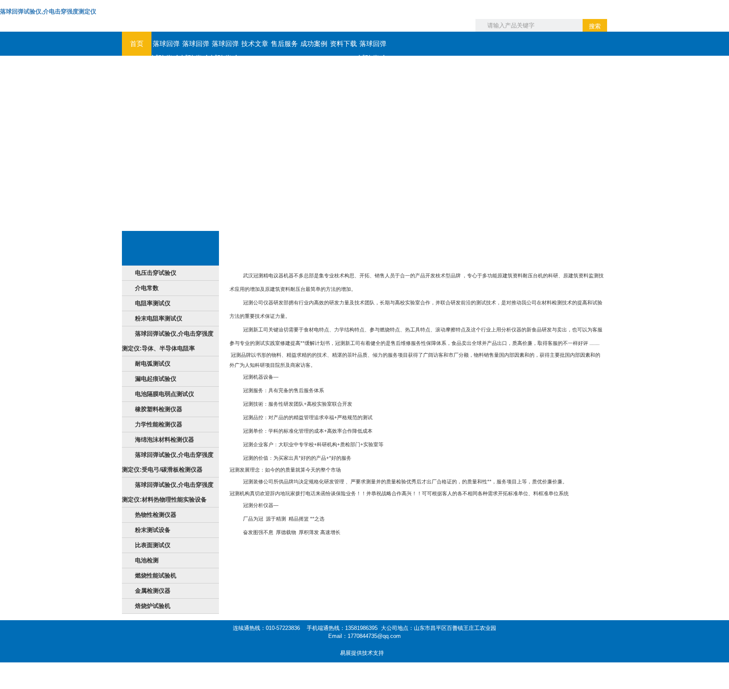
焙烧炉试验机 (152, 605)
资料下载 (343, 43)
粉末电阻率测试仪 (158, 318)
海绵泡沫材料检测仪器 (164, 439)
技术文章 (254, 43)
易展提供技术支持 (362, 653)
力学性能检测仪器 (158, 424)
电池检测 (147, 560)
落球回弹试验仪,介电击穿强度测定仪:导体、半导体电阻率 (167, 341)
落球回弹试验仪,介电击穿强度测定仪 (48, 11)
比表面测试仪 (152, 545)
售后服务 (284, 43)
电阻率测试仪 (152, 303)
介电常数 (147, 288)
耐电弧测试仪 (152, 363)
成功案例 (313, 43)
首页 (136, 43)
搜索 (595, 26)
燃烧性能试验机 (155, 575)
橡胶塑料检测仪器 (158, 409)
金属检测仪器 (152, 590)
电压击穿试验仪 (155, 272)
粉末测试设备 (152, 529)
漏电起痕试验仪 (155, 378)
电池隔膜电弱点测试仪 (164, 394)
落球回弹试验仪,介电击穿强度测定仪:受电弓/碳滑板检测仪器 (167, 462)
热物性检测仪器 (155, 514)
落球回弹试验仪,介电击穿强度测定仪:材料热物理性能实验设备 (167, 492)
